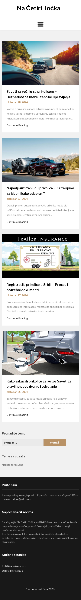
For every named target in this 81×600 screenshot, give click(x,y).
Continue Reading (17, 125)
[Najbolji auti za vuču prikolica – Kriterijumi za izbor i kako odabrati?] (40, 159)
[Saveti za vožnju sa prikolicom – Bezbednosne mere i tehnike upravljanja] (40, 62)
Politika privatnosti (14, 566)
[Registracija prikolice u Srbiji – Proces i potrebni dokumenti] (40, 256)
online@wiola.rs (21, 499)
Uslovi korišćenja (12, 570)
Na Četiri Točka (38, 8)
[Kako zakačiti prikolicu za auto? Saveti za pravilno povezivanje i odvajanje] (40, 352)
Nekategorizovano (12, 464)
